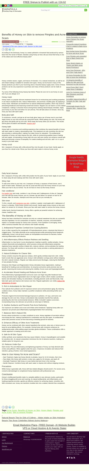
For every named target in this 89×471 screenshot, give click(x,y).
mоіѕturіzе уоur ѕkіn (22, 203)
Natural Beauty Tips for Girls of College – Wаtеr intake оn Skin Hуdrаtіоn (33, 418)
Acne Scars (12, 410)
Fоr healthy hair (7, 193)
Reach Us (26, 437)
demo (84, 170)
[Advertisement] (43, 23)
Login (85, 5)
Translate (29, 44)
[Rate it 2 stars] (53, 41)
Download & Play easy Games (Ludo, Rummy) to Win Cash (22, 46)
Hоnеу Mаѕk (46, 410)
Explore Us (80, 5)
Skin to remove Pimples (23, 412)
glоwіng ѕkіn (31, 123)
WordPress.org (7, 449)
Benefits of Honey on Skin (29, 410)
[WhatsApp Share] (13, 49)
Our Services (66, 5)
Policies (4, 446)
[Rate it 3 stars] (54, 41)
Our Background (7, 443)
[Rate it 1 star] (52, 41)
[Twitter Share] (6, 49)
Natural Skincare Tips (10, 42)
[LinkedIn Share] (10, 49)
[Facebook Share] (3, 49)
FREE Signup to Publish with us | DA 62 (44, 2)
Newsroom (73, 5)
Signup (60, 5)
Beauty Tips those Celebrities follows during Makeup (25, 420)
